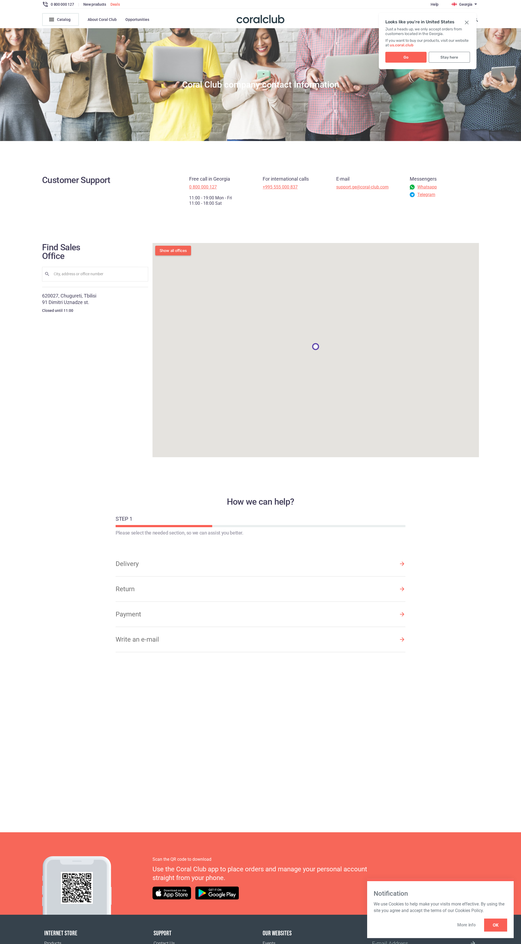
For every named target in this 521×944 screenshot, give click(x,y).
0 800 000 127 (203, 187)
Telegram (426, 194)
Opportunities (137, 19)
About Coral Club (102, 19)
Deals (115, 4)
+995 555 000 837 (280, 187)
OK (495, 925)
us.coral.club (402, 45)
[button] (315, 346)
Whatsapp (427, 187)
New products (94, 4)
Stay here (449, 57)
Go (406, 57)
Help (435, 4)
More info (466, 924)
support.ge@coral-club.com (362, 187)
